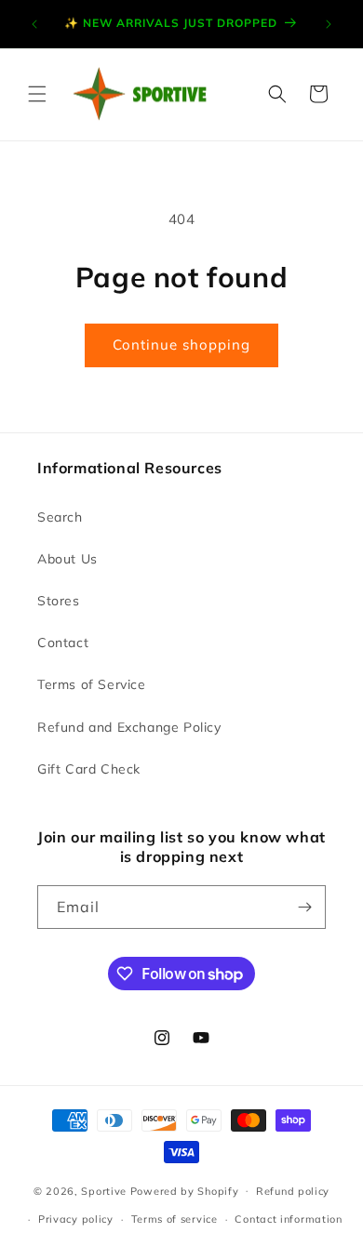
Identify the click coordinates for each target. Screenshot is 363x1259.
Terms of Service (91, 684)
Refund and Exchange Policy (129, 727)
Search (60, 517)
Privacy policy (76, 1219)
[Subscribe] (304, 907)
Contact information (288, 1219)
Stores (58, 600)
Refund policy (292, 1191)
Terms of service (174, 1219)
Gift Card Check (89, 769)
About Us (67, 558)
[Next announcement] (328, 24)
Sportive (104, 1190)
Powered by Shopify (184, 1190)
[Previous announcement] (34, 24)
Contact (62, 642)
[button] (37, 93)
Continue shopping (181, 344)
